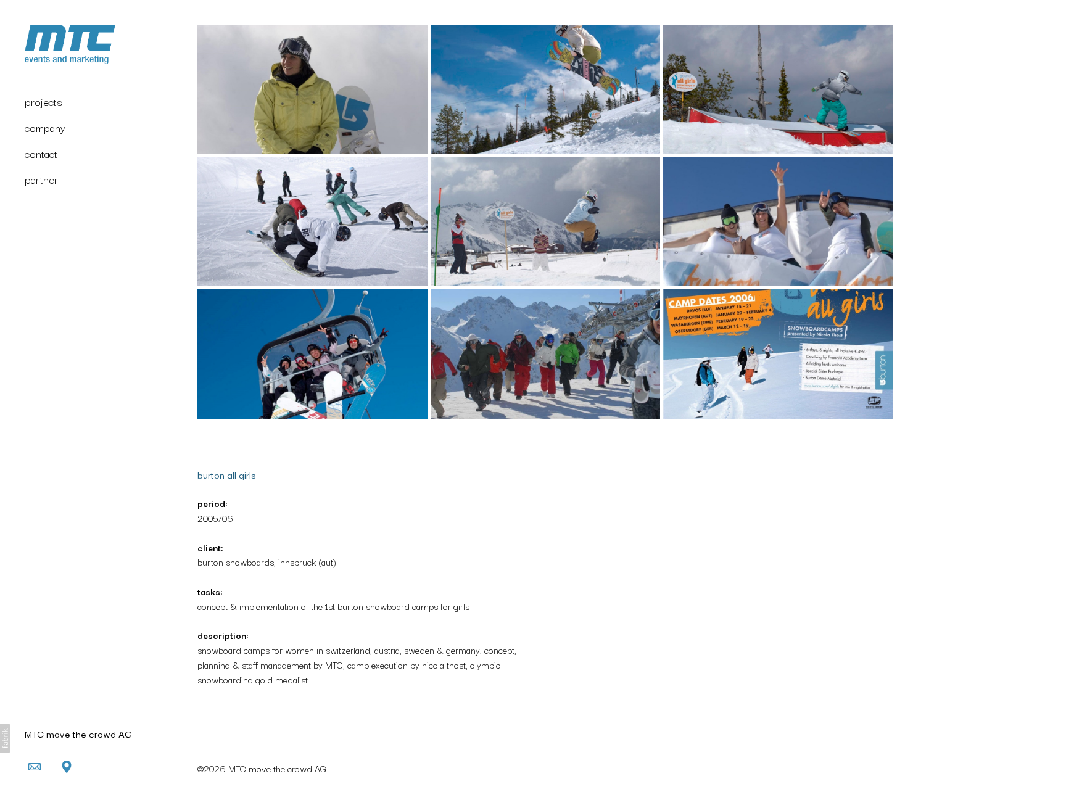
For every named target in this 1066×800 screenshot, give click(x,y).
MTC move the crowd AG (78, 733)
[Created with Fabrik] (5, 738)
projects (43, 101)
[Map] (66, 766)
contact (41, 153)
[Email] (34, 766)
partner (41, 179)
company (45, 127)
